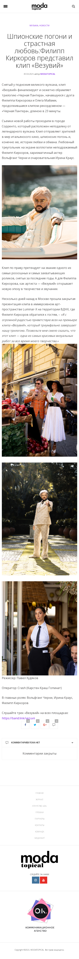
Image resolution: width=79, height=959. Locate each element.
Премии (39, 812)
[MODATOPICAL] (39, 6)
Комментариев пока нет (25, 742)
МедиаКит (40, 838)
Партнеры (39, 818)
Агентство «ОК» (39, 806)
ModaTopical (47, 73)
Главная (39, 793)
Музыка (34, 25)
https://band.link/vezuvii (18, 718)
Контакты (39, 825)
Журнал (39, 799)
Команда (39, 831)
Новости (44, 25)
